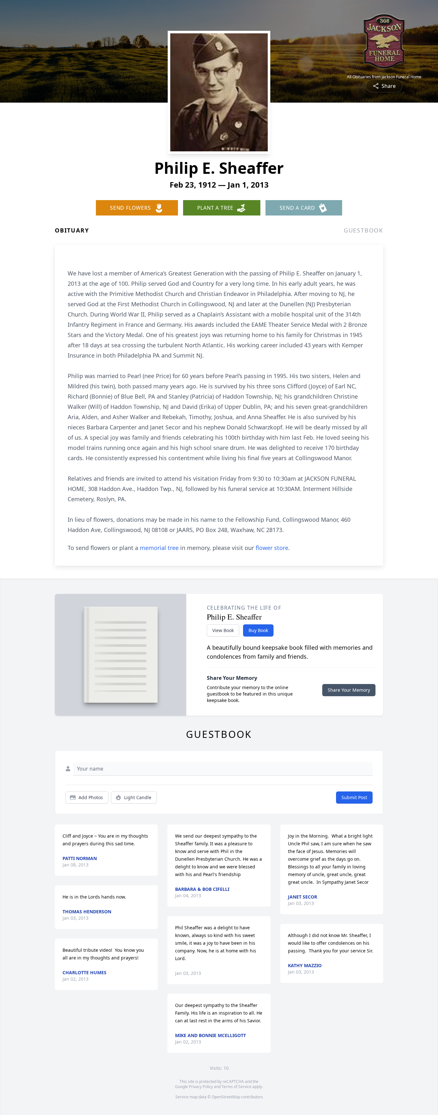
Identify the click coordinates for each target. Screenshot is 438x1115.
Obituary (72, 230)
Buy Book (258, 630)
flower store (272, 548)
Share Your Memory (349, 690)
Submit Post (354, 797)
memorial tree (159, 548)
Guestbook (363, 230)
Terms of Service (236, 1086)
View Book (223, 630)
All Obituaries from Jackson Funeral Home (384, 77)
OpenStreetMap (226, 1097)
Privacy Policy (201, 1086)
